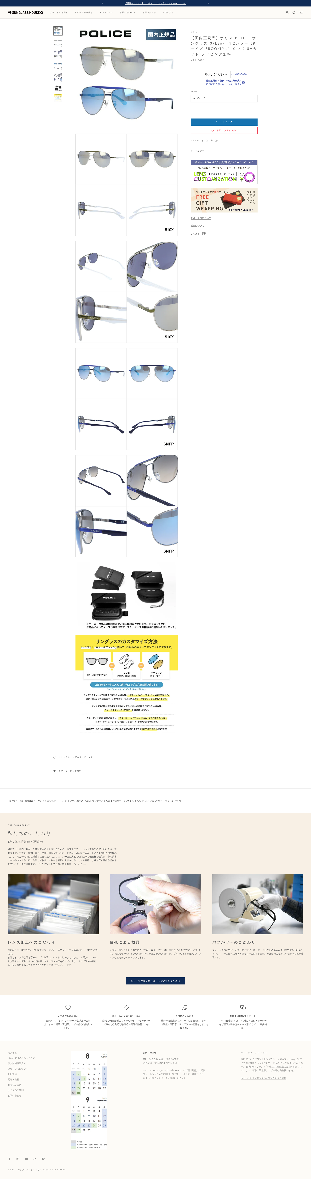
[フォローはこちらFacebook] (9, 1159)
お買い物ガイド (128, 12)
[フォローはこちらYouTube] (26, 1159)
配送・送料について (201, 218)
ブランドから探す (59, 12)
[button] (243, 82)
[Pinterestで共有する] (211, 140)
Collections (26, 800)
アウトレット (106, 12)
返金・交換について (18, 1068)
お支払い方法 (14, 1084)
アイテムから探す (84, 12)
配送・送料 (13, 1079)
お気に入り (168, 12)
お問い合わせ (149, 12)
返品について (197, 225)
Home (11, 800)
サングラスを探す (47, 800)
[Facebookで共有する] (202, 140)
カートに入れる (224, 122)
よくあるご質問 (199, 233)
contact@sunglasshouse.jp (166, 1070)
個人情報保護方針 (17, 1063)
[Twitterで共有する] (207, 140)
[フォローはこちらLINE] (43, 1159)
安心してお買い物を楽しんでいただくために (155, 980)
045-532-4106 (156, 1059)
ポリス (194, 32)
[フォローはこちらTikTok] (34, 1159)
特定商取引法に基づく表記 (21, 1058)
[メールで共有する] (216, 140)
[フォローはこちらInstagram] (17, 1159)
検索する (12, 1052)
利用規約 (12, 1074)
